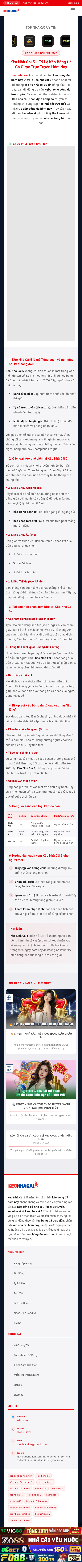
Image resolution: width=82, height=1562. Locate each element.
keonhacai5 (15, 1501)
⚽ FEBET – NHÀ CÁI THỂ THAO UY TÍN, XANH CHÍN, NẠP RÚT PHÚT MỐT (41, 1106)
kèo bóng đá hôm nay (21, 1475)
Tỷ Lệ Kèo (19, 1283)
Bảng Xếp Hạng (23, 1263)
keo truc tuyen (46, 1482)
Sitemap (18, 1394)
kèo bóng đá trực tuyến (21, 1482)
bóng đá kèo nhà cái (20, 1507)
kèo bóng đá (43, 1475)
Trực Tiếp (19, 1293)
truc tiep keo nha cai (20, 1520)
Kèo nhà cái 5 (21, 75)
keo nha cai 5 (16, 1494)
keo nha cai (57, 1488)
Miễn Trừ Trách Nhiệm (26, 1374)
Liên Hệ (18, 1384)
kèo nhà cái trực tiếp (20, 1513)
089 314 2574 (24, 1432)
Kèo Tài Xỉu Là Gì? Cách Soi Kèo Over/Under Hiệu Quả (41, 1137)
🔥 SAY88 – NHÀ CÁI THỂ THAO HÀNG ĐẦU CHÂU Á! (41, 1035)
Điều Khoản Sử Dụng (26, 1355)
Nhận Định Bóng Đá (25, 1313)
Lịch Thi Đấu (21, 1303)
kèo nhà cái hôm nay (36, 1501)
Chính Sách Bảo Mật (25, 1365)
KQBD (17, 1322)
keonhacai (51, 1494)
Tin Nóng (19, 1273)
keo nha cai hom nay (45, 1507)
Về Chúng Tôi (21, 1345)
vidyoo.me (22, 1420)
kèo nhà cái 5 (34, 1494)
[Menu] (72, 9)
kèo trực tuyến (42, 1513)
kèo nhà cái (41, 1488)
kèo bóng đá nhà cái (20, 1488)
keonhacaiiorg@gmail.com (32, 1444)
